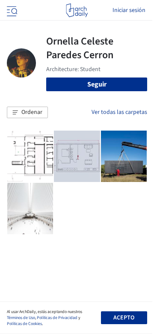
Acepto (123, 317)
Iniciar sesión (129, 10)
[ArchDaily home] (77, 10)
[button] (27, 113)
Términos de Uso (21, 318)
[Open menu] (11, 10)
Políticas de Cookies (24, 324)
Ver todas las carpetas (119, 112)
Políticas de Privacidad (57, 318)
